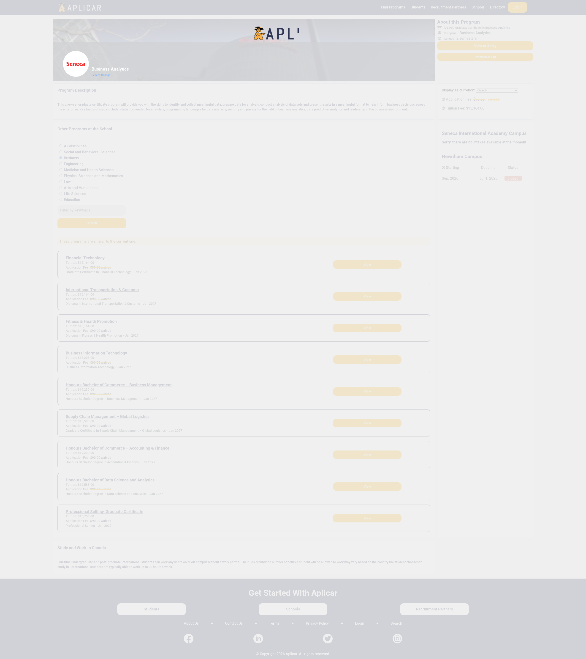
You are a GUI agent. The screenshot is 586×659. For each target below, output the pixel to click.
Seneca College (101, 75)
